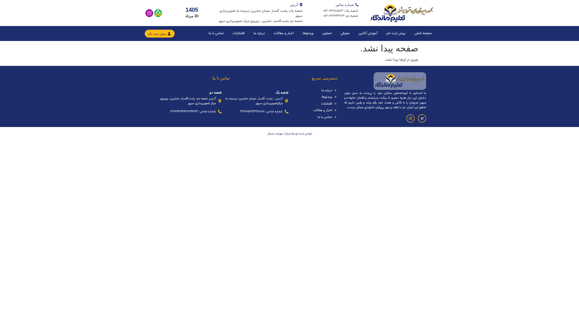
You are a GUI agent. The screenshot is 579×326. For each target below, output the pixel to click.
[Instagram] (149, 13)
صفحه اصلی (423, 33)
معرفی (345, 33)
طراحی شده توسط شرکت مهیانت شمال (289, 134)
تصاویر (327, 33)
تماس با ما (216, 33)
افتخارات (239, 33)
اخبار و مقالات (284, 33)
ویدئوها (308, 33)
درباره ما (259, 33)
